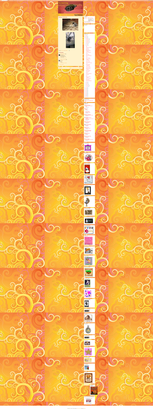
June (86, 45)
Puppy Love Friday (88, 78)
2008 (86, 95)
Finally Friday (87, 71)
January (87, 86)
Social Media (86, 125)
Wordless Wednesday (88, 47)
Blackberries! (87, 49)
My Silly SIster (87, 79)
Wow (86, 46)
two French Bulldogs (88, 124)
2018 (86, 35)
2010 (86, 93)
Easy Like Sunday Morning (88, 51)
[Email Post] (69, 50)
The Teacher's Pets (88, 121)
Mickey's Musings (87, 105)
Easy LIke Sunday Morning (88, 77)
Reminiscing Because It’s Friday (89, 115)
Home (86, 109)
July (86, 44)
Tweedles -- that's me (63, 59)
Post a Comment (62, 64)
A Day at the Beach (88, 52)
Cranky (87, 53)
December (87, 38)
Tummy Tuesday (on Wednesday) (89, 139)
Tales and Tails (87, 111)
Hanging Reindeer (88, 67)
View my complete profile (88, 22)
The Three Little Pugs (88, 130)
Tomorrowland (88, 60)
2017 (86, 36)
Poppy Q (86, 108)
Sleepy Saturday (88, 70)
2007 (86, 96)
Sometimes (87, 48)
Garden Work (87, 54)
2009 (86, 94)
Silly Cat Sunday (87, 122)
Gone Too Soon (88, 57)
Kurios (87, 56)
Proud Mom (87, 74)
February (87, 85)
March (87, 84)
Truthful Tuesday (88, 66)
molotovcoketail (79, 408)
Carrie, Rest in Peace (87, 112)
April (86, 83)
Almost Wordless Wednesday (88, 65)
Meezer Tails (87, 127)
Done (86, 75)
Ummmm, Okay (88, 61)
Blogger (84, 408)
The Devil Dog (63, 3)
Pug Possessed (87, 133)
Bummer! (87, 72)
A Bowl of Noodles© (88, 114)
